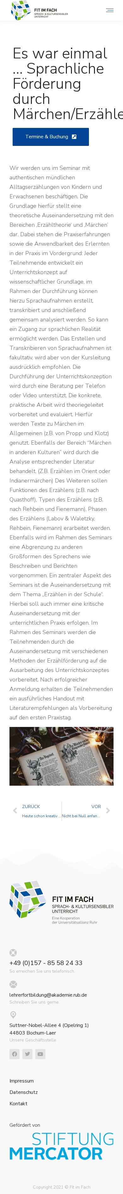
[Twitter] (27, 1054)
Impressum (21, 1081)
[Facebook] (14, 1054)
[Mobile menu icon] (108, 10)
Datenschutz (23, 1092)
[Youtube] (40, 1054)
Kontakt (18, 1104)
